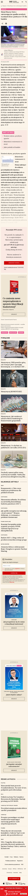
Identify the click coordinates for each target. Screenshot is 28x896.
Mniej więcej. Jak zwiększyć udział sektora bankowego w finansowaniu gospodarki (11, 418)
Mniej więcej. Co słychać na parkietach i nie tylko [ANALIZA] (13, 447)
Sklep (20, 872)
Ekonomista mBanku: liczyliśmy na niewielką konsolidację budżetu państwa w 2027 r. (13, 502)
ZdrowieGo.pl (9, 872)
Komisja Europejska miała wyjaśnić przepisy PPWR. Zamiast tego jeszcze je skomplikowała (11, 527)
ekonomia (21, 332)
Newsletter (15, 872)
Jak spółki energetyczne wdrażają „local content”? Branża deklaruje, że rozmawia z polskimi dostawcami (13, 514)
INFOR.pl (14, 868)
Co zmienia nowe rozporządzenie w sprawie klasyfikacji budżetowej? (13, 302)
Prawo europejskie (6, 521)
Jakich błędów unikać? (14, 695)
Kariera (21, 857)
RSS (22, 864)
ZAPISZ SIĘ (14, 573)
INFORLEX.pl (20, 868)
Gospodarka (4, 496)
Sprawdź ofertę (14, 263)
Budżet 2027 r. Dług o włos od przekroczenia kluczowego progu (14, 539)
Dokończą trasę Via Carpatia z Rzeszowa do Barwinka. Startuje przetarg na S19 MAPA (13, 799)
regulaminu (17, 568)
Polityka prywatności (10, 860)
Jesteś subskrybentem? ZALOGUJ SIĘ (13, 268)
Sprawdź (14, 314)
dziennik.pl (4, 868)
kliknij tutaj (12, 582)
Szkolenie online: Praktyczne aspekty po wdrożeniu (14, 692)
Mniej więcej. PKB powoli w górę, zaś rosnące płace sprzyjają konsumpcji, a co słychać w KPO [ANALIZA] (13, 364)
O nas (11, 857)
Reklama (16, 857)
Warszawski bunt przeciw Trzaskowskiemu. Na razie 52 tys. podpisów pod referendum (14, 788)
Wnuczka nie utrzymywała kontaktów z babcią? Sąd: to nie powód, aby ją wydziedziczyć (13, 833)
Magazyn (4, 5)
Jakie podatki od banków (12, 147)
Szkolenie (14, 619)
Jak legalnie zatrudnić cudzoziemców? (14, 765)
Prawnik (3, 828)
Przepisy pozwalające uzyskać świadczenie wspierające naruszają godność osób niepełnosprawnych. (12, 820)
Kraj (2, 794)
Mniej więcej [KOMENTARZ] (11, 392)
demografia (5, 332)
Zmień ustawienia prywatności (12, 864)
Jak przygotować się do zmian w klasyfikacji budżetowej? (14, 623)
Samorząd (3, 814)
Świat (2, 485)
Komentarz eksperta (8, 309)
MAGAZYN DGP (13, 332)
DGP (25, 868)
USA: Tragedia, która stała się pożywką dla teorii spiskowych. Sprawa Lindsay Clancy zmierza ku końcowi (13, 845)
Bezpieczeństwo (5, 544)
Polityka (3, 782)
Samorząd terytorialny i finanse (9, 805)
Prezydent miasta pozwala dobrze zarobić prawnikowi (14, 809)
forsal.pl (10, 868)
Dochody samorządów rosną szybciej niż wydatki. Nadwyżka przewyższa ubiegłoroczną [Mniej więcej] (14, 474)
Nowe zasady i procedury (14, 762)
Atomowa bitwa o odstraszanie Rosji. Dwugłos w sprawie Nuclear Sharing (14, 549)
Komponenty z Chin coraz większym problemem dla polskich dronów (11, 490)
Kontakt (6, 857)
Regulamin (20, 860)
